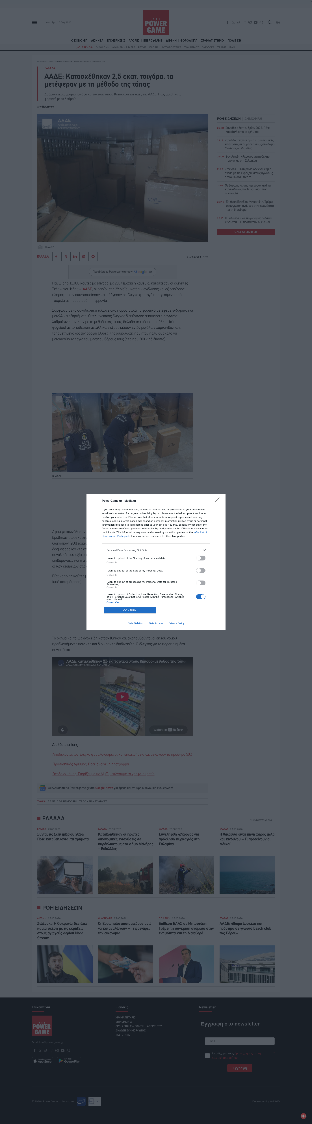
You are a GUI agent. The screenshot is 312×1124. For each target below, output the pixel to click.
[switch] (200, 558)
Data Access (156, 623)
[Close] (218, 501)
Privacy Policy (176, 623)
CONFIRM (130, 610)
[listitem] (156, 550)
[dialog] (156, 562)
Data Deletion (135, 623)
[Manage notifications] (303, 1116)
